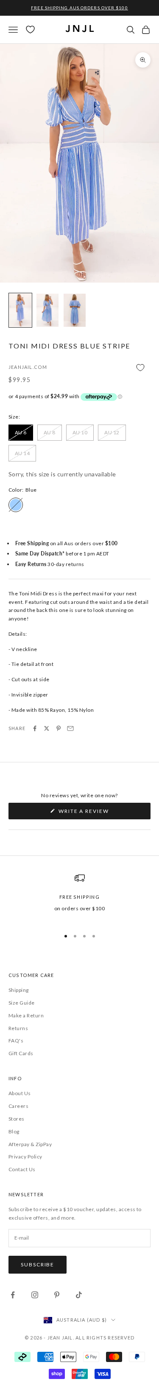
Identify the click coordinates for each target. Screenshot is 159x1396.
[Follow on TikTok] (79, 1295)
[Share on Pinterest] (58, 728)
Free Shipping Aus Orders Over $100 (79, 7)
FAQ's (15, 1040)
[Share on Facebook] (34, 728)
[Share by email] (70, 728)
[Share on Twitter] (46, 728)
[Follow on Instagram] (35, 1295)
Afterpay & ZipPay (30, 1144)
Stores (16, 1119)
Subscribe (37, 1264)
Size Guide (21, 1003)
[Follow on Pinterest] (57, 1295)
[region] (79, 897)
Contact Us (22, 1169)
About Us (19, 1093)
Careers (18, 1106)
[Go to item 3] (74, 310)
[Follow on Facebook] (12, 1295)
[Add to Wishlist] (79, 367)
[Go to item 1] (20, 310)
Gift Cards (20, 1053)
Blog (14, 1131)
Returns (18, 1028)
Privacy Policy (25, 1156)
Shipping (18, 990)
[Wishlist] (30, 29)
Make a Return (26, 1015)
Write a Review (98, 813)
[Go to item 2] (47, 310)
